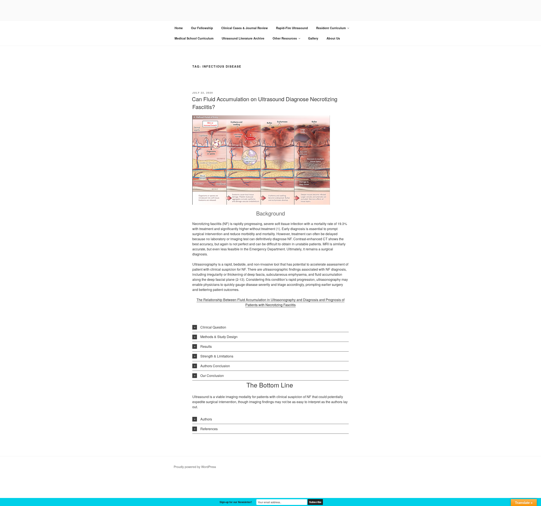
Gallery (313, 38)
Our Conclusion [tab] (212, 375)
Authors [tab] (206, 419)
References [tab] (209, 428)
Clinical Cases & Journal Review (244, 28)
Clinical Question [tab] (213, 327)
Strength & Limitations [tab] (216, 356)
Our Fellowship (202, 28)
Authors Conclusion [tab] (215, 365)
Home (179, 28)
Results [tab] (206, 346)
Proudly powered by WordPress (195, 467)
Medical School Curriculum (194, 38)
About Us (333, 38)
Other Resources (285, 38)
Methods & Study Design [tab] (219, 336)
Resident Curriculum (331, 28)
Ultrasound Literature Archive (243, 38)
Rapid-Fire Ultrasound (292, 28)
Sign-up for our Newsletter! (236, 502)
